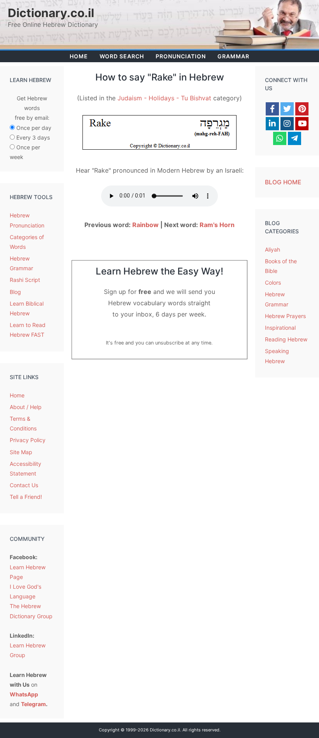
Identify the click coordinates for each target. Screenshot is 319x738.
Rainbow (145, 225)
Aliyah (272, 249)
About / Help (26, 407)
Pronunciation (181, 56)
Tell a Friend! (26, 496)
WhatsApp (24, 694)
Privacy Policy (28, 440)
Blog (15, 292)
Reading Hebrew (286, 339)
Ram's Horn (217, 225)
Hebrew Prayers (285, 316)
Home (79, 56)
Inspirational (280, 327)
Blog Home (283, 182)
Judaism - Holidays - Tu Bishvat (164, 98)
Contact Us (24, 485)
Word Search (122, 56)
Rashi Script (25, 279)
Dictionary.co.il (51, 13)
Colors (273, 282)
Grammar (233, 56)
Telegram (33, 704)
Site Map (21, 452)
